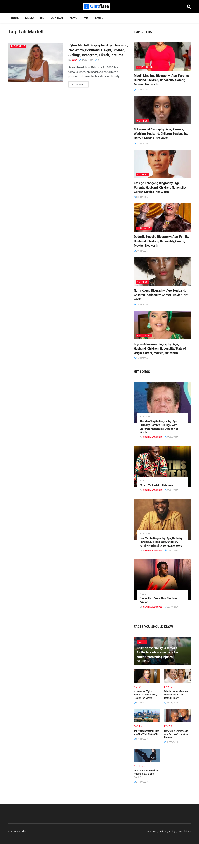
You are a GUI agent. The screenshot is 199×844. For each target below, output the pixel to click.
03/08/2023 (172, 702)
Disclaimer (185, 831)
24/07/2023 (142, 782)
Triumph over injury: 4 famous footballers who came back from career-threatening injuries (158, 652)
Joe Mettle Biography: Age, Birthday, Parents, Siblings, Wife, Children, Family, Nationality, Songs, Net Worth (161, 542)
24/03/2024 (144, 661)
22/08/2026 (142, 89)
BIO (42, 17)
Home (15, 17)
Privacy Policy (167, 831)
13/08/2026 (142, 358)
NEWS (73, 17)
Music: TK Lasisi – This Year (156, 485)
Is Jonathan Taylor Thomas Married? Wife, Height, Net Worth (145, 694)
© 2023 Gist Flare (17, 831)
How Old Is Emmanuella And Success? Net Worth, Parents (176, 734)
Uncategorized (146, 67)
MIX (86, 17)
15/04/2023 (87, 60)
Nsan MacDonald (152, 437)
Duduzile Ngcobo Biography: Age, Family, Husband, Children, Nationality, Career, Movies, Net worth (161, 241)
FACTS (99, 17)
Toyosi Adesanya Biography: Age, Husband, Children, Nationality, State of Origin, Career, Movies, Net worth (160, 348)
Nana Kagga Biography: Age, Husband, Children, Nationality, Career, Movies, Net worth (161, 295)
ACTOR (138, 687)
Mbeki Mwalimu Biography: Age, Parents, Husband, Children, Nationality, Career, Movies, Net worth (161, 80)
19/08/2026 (142, 304)
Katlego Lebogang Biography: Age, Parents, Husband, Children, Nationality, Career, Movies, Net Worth (160, 187)
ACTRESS (142, 121)
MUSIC (29, 17)
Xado (74, 60)
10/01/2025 (172, 490)
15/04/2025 (172, 437)
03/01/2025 (172, 550)
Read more (78, 84)
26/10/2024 (172, 607)
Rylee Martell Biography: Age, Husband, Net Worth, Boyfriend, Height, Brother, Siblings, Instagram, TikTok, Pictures (98, 50)
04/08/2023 (142, 702)
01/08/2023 (172, 742)
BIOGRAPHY (18, 46)
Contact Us (150, 831)
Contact (57, 17)
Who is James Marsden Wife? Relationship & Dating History (176, 694)
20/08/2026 (142, 197)
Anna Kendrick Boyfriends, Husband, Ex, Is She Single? (147, 773)
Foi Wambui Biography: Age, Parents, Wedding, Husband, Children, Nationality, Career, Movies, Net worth (161, 134)
